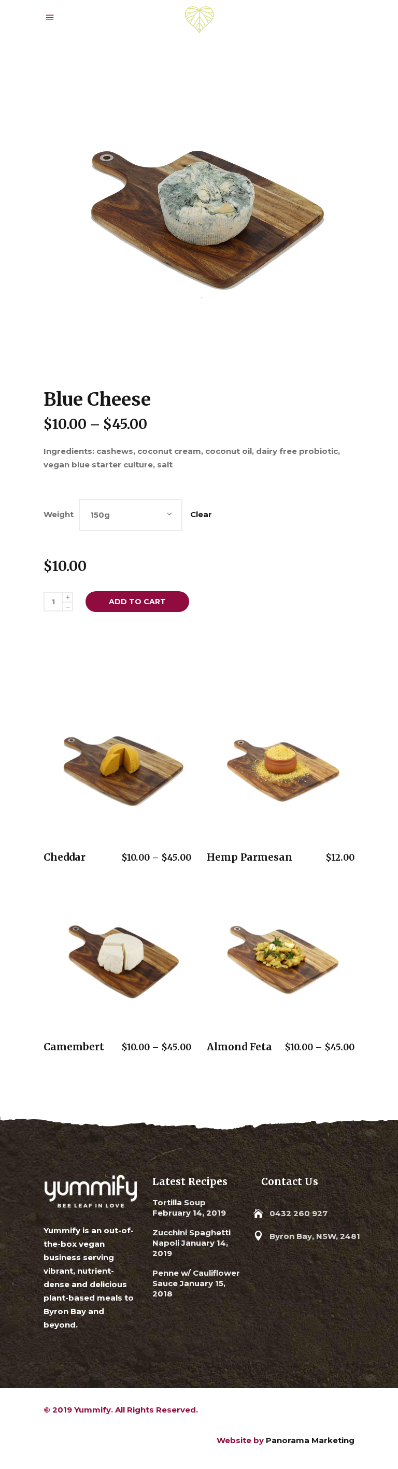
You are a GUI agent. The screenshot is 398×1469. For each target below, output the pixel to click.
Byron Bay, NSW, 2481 (314, 1236)
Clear (201, 514)
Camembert (74, 1046)
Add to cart (137, 601)
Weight (59, 514)
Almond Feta (239, 1046)
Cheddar (65, 857)
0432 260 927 (298, 1213)
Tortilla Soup (179, 1202)
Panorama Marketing (310, 1440)
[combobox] (130, 515)
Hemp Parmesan (249, 857)
